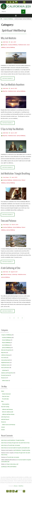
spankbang (3, 460)
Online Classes (5, 374)
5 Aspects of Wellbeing (6, 329)
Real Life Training (5, 400)
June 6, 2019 (14, 174)
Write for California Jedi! (7, 406)
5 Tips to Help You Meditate (12, 127)
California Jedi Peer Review (8, 408)
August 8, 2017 (14, 266)
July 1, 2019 (13, 42)
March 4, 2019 (14, 220)
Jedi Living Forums (5, 411)
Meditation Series (22, 44)
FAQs (2, 395)
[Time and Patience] (16, 236)
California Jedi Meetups (7, 403)
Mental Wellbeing (17, 223)
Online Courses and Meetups (8, 418)
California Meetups (7, 269)
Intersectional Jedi (5, 354)
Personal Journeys (5, 369)
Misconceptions (5, 398)
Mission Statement (6, 388)
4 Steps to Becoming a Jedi (12, 458)
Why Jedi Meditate (8, 38)
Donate (3, 423)
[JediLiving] (13, 2)
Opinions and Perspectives (7, 367)
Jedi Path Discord (5, 413)
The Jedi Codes (5, 393)
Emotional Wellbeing (12, 44)
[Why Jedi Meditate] (16, 56)
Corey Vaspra (6, 174)
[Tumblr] (10, 2)
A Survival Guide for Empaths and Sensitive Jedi (18, 441)
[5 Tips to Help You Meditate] (16, 144)
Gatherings (14, 269)
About (2, 385)
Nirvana (15, 479)
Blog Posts (5, 44)
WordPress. (21, 479)
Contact (3, 421)
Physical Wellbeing (6, 336)
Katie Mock (5, 42)
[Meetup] (24, 2)
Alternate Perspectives (6, 344)
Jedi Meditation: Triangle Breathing (15, 171)
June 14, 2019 (14, 87)
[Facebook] (7, 2)
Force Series (4, 351)
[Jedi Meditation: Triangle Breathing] (16, 190)
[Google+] (18, 2)
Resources (3, 372)
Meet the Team (5, 390)
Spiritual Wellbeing (10, 46)
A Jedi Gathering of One (10, 263)
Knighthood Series (5, 356)
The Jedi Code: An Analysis (14, 439)
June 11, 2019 (14, 131)
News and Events (5, 361)
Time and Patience (8, 217)
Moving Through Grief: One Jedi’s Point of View (19, 437)
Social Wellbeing (5, 339)
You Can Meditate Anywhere (12, 83)
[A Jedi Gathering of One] (16, 282)
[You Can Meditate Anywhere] (16, 100)
